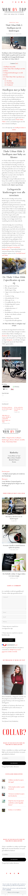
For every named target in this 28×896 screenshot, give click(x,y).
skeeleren (4, 336)
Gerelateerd (9, 85)
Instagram (9, 340)
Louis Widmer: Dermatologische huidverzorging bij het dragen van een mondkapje (13, 483)
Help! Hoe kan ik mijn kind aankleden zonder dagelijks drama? (15, 803)
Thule (3, 442)
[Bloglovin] (21, 2)
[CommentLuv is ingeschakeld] (10, 645)
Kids (17, 22)
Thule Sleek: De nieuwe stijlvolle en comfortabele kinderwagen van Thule (6, 419)
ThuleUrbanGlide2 (11, 442)
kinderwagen (5, 440)
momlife (22, 440)
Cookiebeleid (8, 889)
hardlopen (18, 438)
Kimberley (10, 34)
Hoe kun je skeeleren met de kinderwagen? (7, 408)
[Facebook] (12, 2)
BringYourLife (10, 438)
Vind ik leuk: (9, 83)
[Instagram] (18, 2)
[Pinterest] (15, 2)
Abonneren (14, 763)
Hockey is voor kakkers (14, 810)
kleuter (12, 440)
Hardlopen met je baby (9, 67)
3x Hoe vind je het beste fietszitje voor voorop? (18, 409)
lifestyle (17, 440)
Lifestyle (12, 22)
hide (17, 63)
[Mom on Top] (14, 11)
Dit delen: (8, 81)
